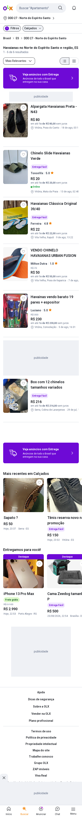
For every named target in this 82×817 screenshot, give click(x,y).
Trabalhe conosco (41, 756)
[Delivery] (13, 78)
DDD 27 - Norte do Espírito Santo (45, 38)
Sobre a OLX (41, 706)
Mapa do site (41, 750)
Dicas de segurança (41, 699)
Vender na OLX (41, 713)
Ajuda (41, 692)
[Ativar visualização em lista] (64, 61)
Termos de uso (41, 731)
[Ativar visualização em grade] (74, 61)
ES (17, 38)
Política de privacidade (41, 737)
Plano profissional (41, 720)
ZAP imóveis (41, 769)
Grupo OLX (41, 763)
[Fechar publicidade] (4, 778)
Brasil (7, 38)
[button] (41, 8)
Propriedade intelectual (41, 744)
